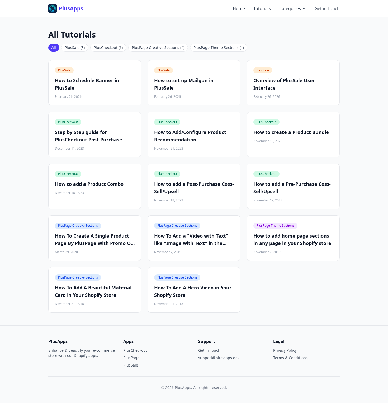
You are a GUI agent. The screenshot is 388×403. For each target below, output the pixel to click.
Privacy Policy (285, 350)
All (53, 47)
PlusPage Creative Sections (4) (158, 47)
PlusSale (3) (75, 47)
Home (239, 8)
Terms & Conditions (290, 357)
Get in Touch (327, 8)
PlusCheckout (135, 350)
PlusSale (130, 365)
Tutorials (262, 8)
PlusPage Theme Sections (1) (218, 47)
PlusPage (131, 357)
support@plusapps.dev (218, 357)
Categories (290, 8)
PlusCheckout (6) (108, 47)
